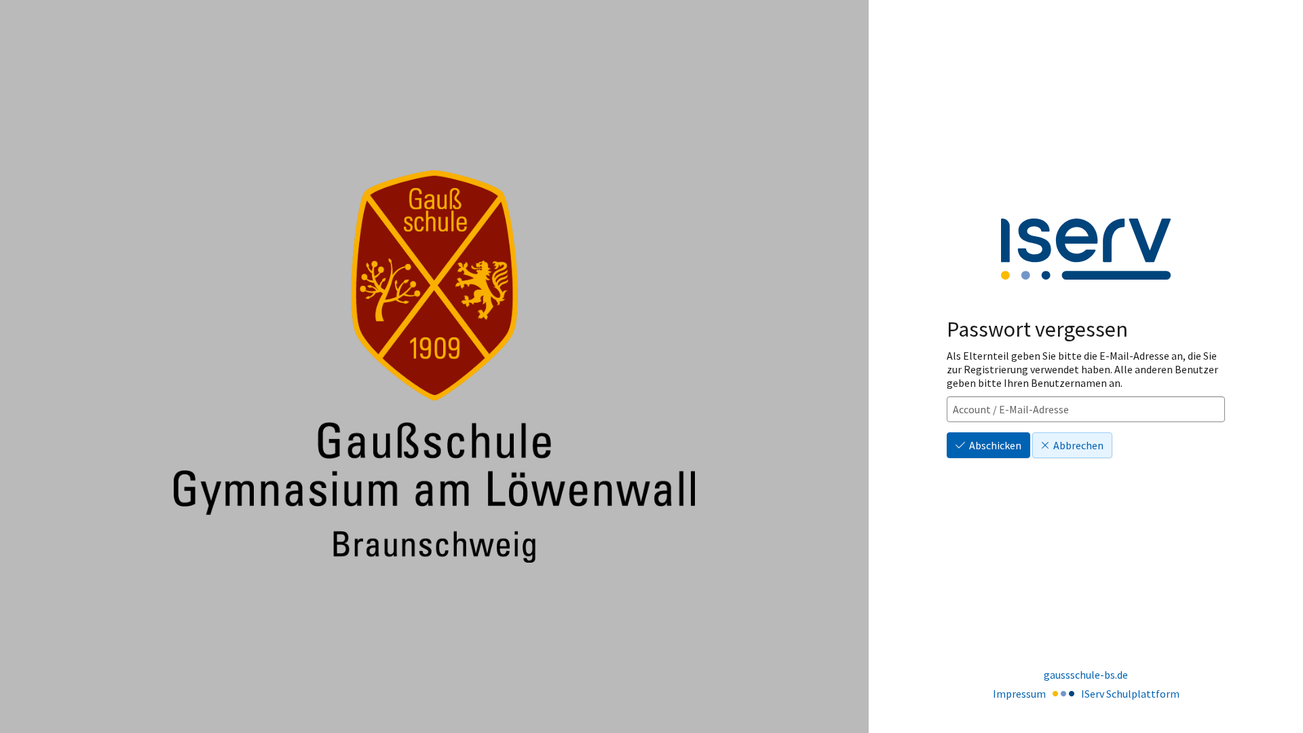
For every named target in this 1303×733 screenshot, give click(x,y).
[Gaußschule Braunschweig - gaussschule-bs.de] (434, 366)
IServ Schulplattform (1130, 693)
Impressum (1019, 693)
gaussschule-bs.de (1086, 674)
